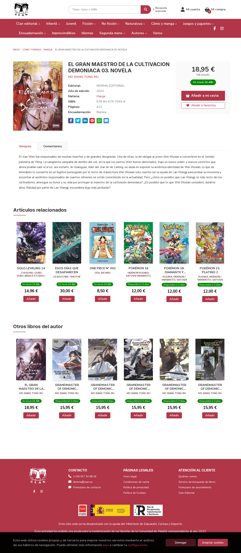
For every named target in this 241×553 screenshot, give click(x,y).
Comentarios (52, 146)
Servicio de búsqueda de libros (196, 482)
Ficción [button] (88, 23)
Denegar (181, 543)
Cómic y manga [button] (163, 23)
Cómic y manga (32, 49)
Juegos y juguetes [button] (197, 23)
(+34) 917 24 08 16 (84, 476)
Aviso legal (130, 476)
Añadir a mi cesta (205, 95)
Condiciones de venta (136, 482)
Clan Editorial (186, 493)
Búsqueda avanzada (161, 9)
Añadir (31, 299)
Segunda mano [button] (111, 33)
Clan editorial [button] (27, 23)
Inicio (16, 49)
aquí (106, 545)
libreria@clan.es (83, 482)
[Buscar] (146, 9)
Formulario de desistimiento (194, 487)
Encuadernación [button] (31, 33)
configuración (137, 545)
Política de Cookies (134, 493)
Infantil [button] (52, 23)
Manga (48, 49)
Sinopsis (25, 146)
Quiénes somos (187, 476)
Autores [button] (138, 33)
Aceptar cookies (213, 543)
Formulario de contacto (87, 487)
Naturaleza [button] (134, 23)
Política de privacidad (136, 487)
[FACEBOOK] (215, 28)
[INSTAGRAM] (222, 28)
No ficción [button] (109, 23)
